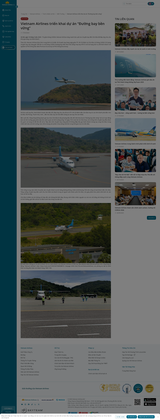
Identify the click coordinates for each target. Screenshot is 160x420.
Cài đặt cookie (120, 417)
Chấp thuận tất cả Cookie (146, 417)
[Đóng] (158, 417)
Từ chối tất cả (132, 417)
